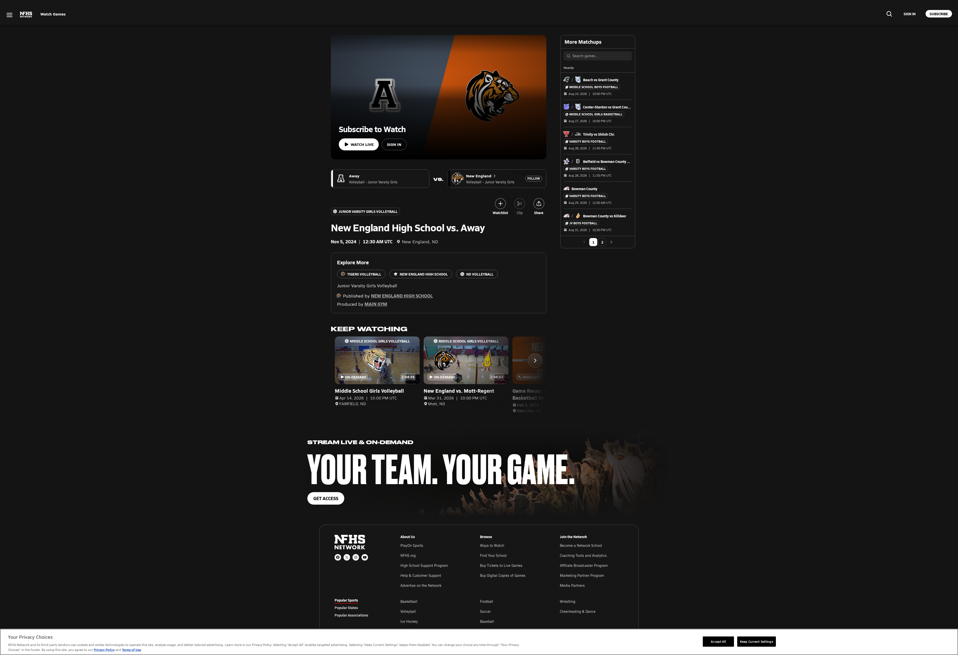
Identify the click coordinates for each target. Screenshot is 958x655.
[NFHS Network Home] (26, 15)
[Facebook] (338, 557)
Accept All (718, 641)
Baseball (487, 621)
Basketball (408, 601)
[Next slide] (535, 360)
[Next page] (611, 242)
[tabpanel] (511, 611)
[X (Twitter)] (347, 557)
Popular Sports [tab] (346, 600)
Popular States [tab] (346, 607)
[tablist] (359, 607)
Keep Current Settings (756, 641)
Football (486, 601)
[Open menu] (9, 14)
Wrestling (567, 601)
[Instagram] (356, 557)
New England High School (402, 296)
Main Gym (375, 304)
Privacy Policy (104, 649)
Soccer (485, 611)
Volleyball (408, 611)
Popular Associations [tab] (351, 615)
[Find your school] (889, 13)
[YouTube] (364, 557)
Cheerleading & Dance (578, 611)
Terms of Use (131, 649)
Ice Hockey (409, 621)
